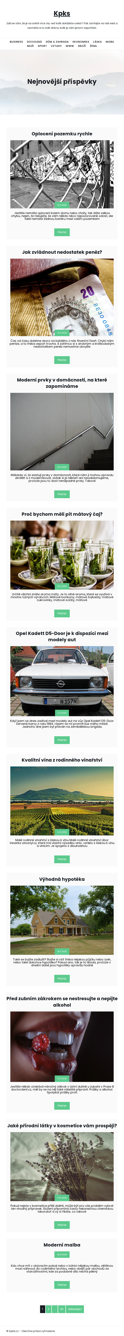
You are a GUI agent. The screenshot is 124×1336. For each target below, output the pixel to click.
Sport (42, 46)
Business (16, 42)
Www (70, 46)
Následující (75, 1309)
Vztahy (56, 46)
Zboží (82, 46)
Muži (30, 46)
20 (61, 1309)
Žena (93, 46)
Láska (97, 42)
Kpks (62, 13)
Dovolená (34, 42)
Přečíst (62, 232)
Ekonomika (81, 42)
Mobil (110, 42)
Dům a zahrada (57, 42)
